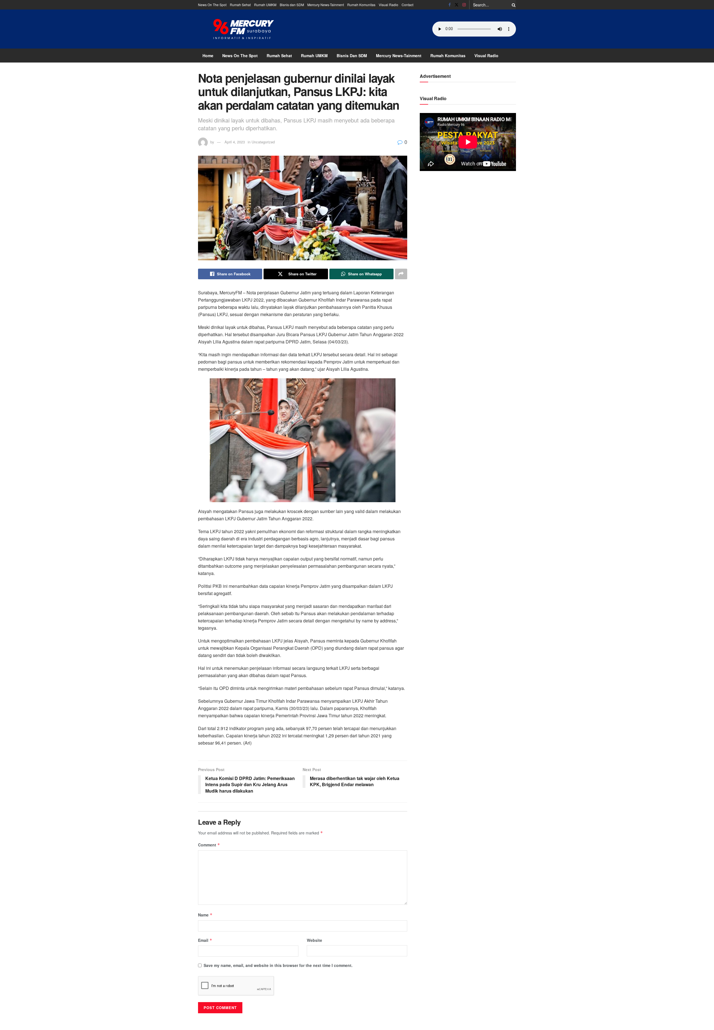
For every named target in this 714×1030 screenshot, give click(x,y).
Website (314, 940)
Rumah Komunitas (361, 4)
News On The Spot (212, 4)
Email (205, 940)
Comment (209, 845)
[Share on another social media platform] (401, 274)
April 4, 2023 (235, 142)
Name (205, 915)
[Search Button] (512, 4)
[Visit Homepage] (244, 29)
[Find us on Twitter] (457, 4)
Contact (407, 4)
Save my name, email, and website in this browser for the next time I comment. (278, 965)
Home (207, 55)
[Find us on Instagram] (464, 4)
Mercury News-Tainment (325, 4)
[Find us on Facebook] (449, 4)
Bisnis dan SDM (292, 4)
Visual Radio (388, 4)
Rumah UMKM (265, 4)
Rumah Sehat (240, 4)
